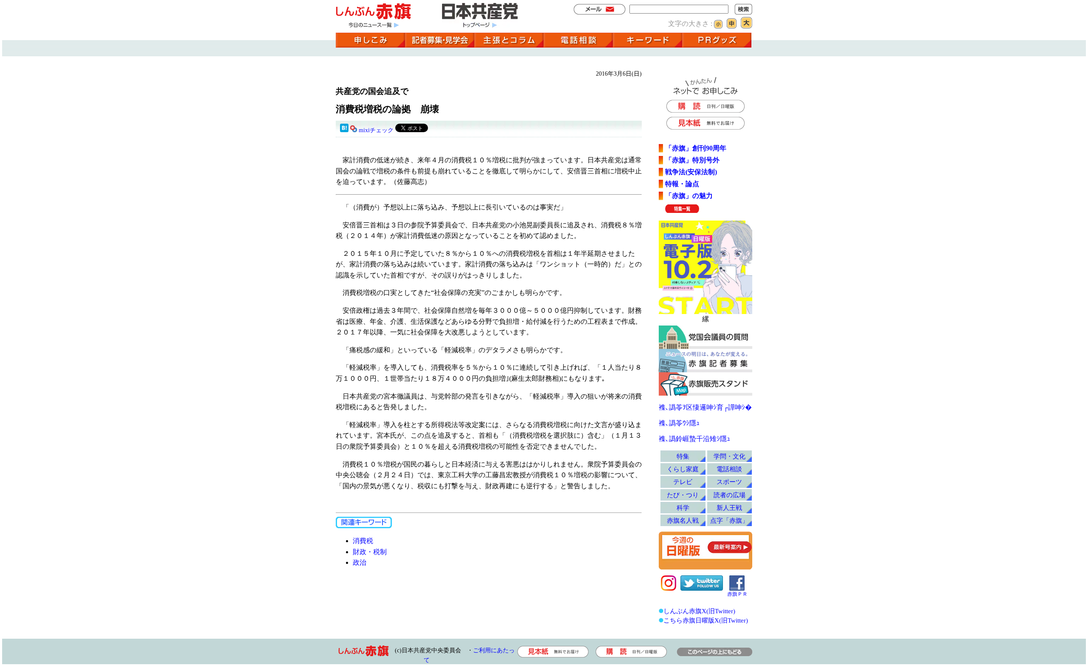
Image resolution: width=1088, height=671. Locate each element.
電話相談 (729, 469)
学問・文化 (729, 456)
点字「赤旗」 (729, 520)
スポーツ (729, 481)
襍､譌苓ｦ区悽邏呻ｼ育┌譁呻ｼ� (705, 407)
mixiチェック (376, 130)
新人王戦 (729, 507)
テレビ (682, 481)
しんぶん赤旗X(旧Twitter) (699, 610)
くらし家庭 (683, 469)
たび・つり (683, 494)
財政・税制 (370, 551)
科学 (683, 507)
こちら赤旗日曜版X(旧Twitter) (705, 620)
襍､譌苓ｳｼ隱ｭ (679, 423)
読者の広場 (729, 494)
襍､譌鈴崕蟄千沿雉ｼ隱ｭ (694, 438)
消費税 (363, 540)
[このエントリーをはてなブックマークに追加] (344, 130)
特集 (683, 456)
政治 (359, 562)
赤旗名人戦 (683, 520)
